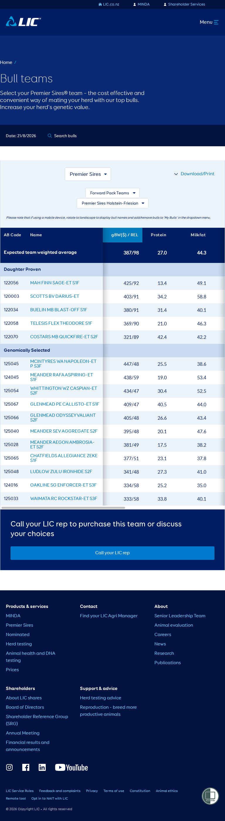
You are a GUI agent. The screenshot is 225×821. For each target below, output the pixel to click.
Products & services (27, 606)
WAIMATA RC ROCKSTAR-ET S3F (63, 499)
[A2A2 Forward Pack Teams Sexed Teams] (112, 193)
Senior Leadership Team (179, 616)
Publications (167, 663)
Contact (88, 606)
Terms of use (113, 791)
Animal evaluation (173, 625)
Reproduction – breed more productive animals (108, 711)
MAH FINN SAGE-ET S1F (54, 283)
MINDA (144, 4)
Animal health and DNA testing (30, 657)
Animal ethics (167, 791)
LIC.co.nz (111, 4)
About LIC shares (24, 698)
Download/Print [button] (197, 174)
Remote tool (16, 798)
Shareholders (20, 688)
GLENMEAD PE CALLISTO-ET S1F (64, 404)
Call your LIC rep (112, 553)
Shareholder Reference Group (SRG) (37, 720)
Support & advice (98, 688)
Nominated (18, 635)
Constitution (140, 791)
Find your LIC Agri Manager (109, 616)
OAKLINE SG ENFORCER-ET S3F (63, 485)
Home (6, 62)
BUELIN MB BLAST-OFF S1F (58, 310)
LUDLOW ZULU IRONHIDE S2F (61, 472)
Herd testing (19, 644)
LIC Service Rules (20, 791)
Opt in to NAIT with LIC (49, 798)
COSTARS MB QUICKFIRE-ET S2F (64, 337)
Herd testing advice (100, 698)
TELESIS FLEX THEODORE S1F (61, 323)
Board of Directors (25, 707)
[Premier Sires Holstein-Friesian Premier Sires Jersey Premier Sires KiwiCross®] (113, 203)
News (160, 644)
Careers (162, 635)
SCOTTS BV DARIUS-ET (54, 296)
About (161, 606)
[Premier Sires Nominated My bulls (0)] (88, 174)
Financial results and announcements (28, 746)
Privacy (92, 791)
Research (164, 653)
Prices (12, 670)
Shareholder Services (186, 4)
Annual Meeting (23, 733)
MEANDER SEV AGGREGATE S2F (64, 431)
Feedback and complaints (60, 791)
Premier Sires (19, 625)
